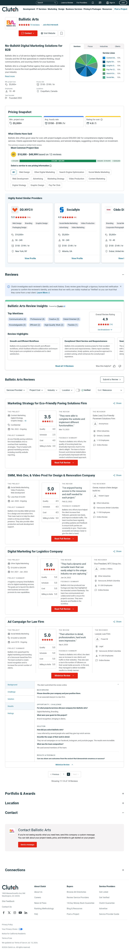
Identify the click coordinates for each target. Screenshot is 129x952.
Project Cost (35, 390)
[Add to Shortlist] (61, 33)
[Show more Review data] (64, 463)
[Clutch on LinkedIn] (26, 912)
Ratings (11, 713)
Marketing (52, 9)
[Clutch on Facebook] (3, 912)
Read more (10, 76)
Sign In (112, 3)
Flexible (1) (73, 325)
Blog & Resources (74, 908)
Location (66, 390)
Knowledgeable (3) (17, 325)
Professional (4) (37, 319)
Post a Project (121, 9)
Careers (37, 897)
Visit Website (49, 33)
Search (40, 3)
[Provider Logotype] (11, 23)
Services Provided (14, 390)
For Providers (82, 3)
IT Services (41, 9)
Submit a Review (110, 379)
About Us (38, 892)
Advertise (103, 908)
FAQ (36, 914)
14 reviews (35, 25)
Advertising (38, 179)
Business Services (74, 9)
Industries (104, 46)
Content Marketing (111, 58)
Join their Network (50, 25)
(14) (111, 324)
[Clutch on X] (9, 912)
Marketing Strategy (55, 179)
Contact (28, 33)
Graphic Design (111, 66)
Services (77, 46)
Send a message (27, 845)
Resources (107, 9)
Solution (11, 699)
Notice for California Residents (14, 934)
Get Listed (103, 892)
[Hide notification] (120, 286)
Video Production (76, 179)
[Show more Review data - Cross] (118, 684)
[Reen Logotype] (15, 209)
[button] (16, 390)
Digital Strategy (111, 62)
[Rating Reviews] (24, 25)
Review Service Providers (78, 897)
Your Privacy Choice (9, 929)
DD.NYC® (26, 209)
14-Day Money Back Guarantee (80, 903)
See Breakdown (104, 330)
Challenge (11, 692)
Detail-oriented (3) (71, 319)
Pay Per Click (111, 70)
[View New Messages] (100, 3)
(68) (75, 217)
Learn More (42, 292)
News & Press (40, 903)
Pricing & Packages (92, 9)
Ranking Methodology (44, 908)
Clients (117, 46)
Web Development (20, 179)
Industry (51, 390)
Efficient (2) (35, 325)
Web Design (24, 172)
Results (10, 706)
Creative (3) (54, 319)
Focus (90, 46)
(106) (28, 217)
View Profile (30, 258)
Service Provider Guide (109, 914)
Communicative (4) (17, 319)
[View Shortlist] (93, 3)
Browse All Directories (76, 892)
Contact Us (7, 907)
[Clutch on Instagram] (15, 912)
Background (12, 685)
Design (61, 9)
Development (29, 9)
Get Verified (104, 897)
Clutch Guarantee (107, 903)
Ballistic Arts (29, 19)
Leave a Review (67, 3)
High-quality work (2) (53, 325)
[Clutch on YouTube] (20, 912)
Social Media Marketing (111, 77)
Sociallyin (73, 209)
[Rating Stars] (20, 217)
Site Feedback (8, 901)
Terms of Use (7, 938)
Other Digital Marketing (44, 172)
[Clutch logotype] (10, 9)
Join (123, 3)
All (13, 172)
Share (118, 403)
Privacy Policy (7, 925)
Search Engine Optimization (111, 73)
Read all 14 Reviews (64, 366)
